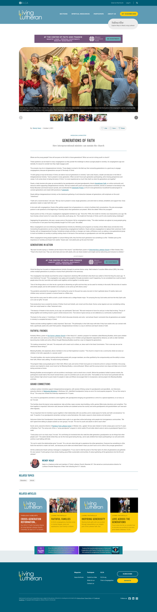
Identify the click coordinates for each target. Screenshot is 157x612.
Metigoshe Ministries (50, 391)
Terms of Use (80, 598)
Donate (127, 580)
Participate (99, 14)
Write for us (90, 580)
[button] (137, 3)
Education (23, 480)
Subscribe (127, 574)
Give (117, 3)
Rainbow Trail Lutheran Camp (61, 426)
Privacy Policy (88, 598)
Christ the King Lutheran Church (99, 250)
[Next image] (136, 117)
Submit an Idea (92, 577)
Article (32, 480)
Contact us (90, 583)
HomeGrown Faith (100, 183)
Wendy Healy (37, 128)
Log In (128, 3)
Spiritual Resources (81, 14)
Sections (63, 14)
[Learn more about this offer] (78, 42)
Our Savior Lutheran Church (56, 336)
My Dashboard (129, 14)
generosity (65, 190)
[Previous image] (21, 117)
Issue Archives (78, 577)
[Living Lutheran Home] (30, 14)
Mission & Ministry (78, 135)
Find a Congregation (106, 580)
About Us (112, 14)
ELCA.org (103, 577)
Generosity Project (78, 188)
